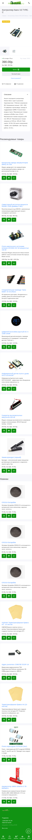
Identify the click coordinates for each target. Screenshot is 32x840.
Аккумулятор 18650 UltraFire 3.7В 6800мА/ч (14, 787)
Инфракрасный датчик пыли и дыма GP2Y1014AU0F (15, 374)
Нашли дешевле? (16, 78)
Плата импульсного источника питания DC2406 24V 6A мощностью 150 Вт (15, 248)
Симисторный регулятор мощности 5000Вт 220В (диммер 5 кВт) (15, 205)
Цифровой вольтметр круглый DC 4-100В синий (15, 332)
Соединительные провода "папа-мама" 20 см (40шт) (14, 291)
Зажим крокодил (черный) (11, 457)
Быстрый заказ (16, 74)
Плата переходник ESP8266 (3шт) (14, 746)
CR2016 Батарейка (9, 502)
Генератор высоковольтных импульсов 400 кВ (12, 416)
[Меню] (3, 3)
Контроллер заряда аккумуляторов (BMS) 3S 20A (15, 163)
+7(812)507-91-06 (7, 820)
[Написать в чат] (28, 831)
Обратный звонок (6, 822)
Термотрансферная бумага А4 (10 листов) (14, 705)
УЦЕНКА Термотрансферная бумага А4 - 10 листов (15, 623)
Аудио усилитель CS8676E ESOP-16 (15, 664)
